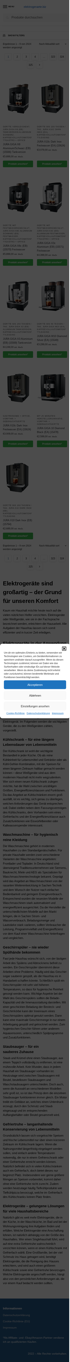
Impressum (58, 713)
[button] (64, 649)
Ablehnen (35, 695)
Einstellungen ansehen (35, 706)
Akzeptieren (35, 684)
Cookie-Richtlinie (15, 713)
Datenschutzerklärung (38, 713)
